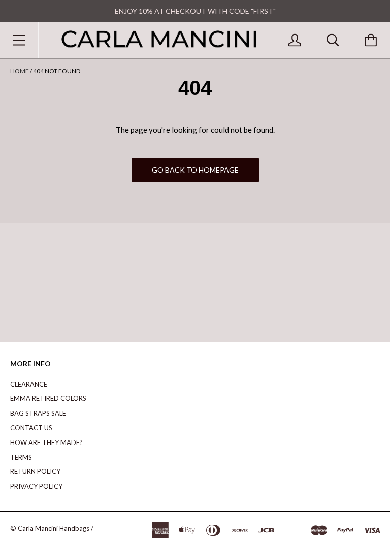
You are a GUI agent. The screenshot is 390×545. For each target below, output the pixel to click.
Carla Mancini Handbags (53, 528)
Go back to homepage (195, 169)
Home (19, 71)
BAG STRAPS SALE (38, 413)
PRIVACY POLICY (36, 486)
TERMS (21, 457)
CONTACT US (31, 428)
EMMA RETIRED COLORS (48, 398)
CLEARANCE (28, 384)
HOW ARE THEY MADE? (46, 442)
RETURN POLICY (35, 471)
